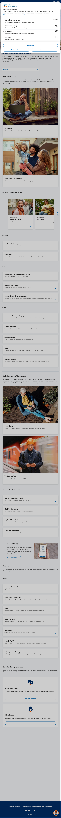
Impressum (20, 15)
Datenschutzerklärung (9, 15)
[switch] (56, 25)
